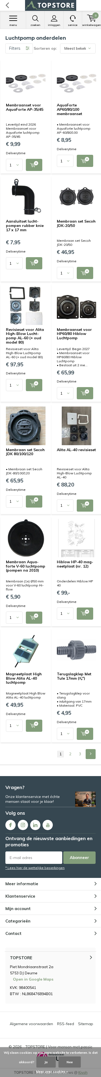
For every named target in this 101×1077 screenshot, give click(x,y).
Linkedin (35, 825)
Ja (46, 1062)
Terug (7, 5)
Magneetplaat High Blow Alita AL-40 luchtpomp (24, 678)
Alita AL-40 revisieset (76, 449)
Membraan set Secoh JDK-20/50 (76, 223)
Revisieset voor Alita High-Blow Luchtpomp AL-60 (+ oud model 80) (25, 336)
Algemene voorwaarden (31, 1023)
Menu (13, 25)
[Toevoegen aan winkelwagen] (34, 165)
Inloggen (54, 25)
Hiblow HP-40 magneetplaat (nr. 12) (75, 564)
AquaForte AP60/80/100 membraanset (69, 109)
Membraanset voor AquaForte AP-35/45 (24, 107)
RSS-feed (65, 1023)
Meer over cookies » (52, 1071)
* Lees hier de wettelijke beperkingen (35, 868)
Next (91, 754)
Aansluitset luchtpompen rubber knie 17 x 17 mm (25, 225)
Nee (70, 1062)
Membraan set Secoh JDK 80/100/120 (25, 452)
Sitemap (85, 1023)
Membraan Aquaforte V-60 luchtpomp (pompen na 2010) (25, 566)
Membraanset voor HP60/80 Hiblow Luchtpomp (74, 333)
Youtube (48, 825)
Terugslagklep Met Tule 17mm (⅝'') (74, 676)
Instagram (23, 825)
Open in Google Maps (33, 979)
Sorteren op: (45, 48)
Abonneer (79, 857)
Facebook (10, 825)
